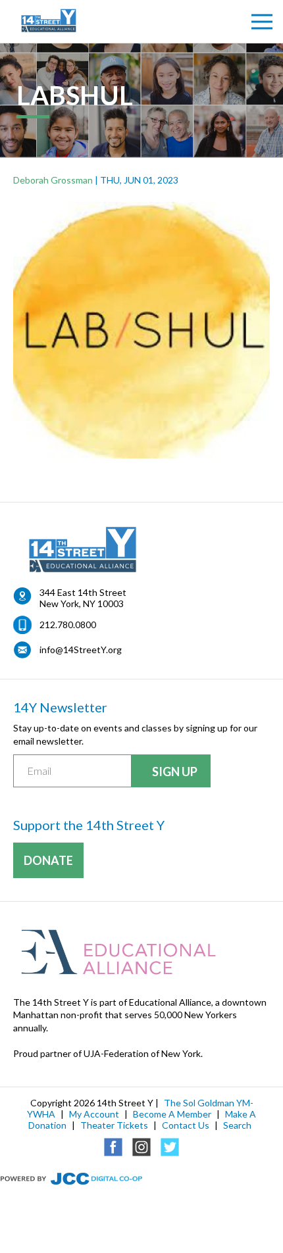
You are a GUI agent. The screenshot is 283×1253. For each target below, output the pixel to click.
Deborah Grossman (53, 179)
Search (237, 1125)
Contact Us (185, 1125)
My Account (94, 1113)
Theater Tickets (114, 1125)
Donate (48, 860)
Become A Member (172, 1113)
